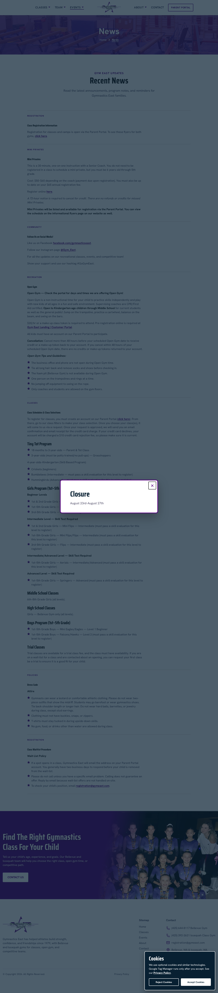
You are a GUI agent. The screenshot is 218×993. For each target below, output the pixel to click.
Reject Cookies (164, 982)
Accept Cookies (195, 982)
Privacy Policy (162, 973)
